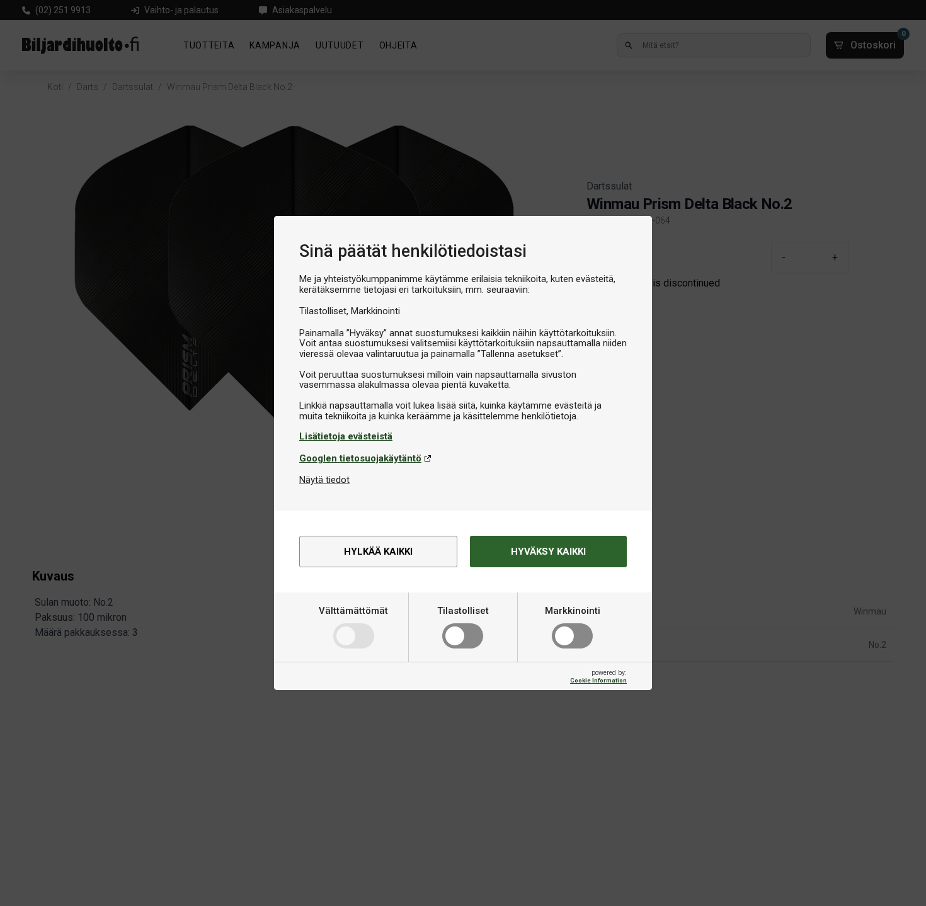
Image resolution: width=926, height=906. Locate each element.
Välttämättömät (353, 610)
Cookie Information (598, 680)
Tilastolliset (463, 610)
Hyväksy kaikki (548, 551)
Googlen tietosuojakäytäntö (360, 458)
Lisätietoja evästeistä (345, 436)
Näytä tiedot (324, 479)
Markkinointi (572, 610)
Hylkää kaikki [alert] (378, 551)
